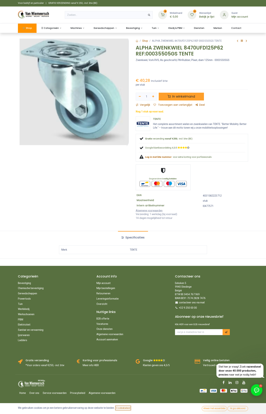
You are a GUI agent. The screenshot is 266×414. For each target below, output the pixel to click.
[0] (162, 14)
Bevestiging (24, 283)
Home (22, 393)
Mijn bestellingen (105, 288)
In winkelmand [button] (183, 96)
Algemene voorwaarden (109, 334)
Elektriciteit (24, 324)
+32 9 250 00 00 (188, 307)
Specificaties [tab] (135, 237)
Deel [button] (202, 105)
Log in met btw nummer (158, 157)
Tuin (20, 303)
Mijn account (103, 283)
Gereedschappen (27, 293)
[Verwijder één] (139, 96)
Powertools (24, 298)
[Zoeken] (149, 14)
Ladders (22, 340)
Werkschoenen (26, 314)
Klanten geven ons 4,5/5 (156, 365)
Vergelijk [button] (145, 105)
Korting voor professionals (100, 360)
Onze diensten (104, 329)
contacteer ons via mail (192, 302)
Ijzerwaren (24, 335)
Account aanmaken (107, 339)
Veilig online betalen (216, 360)
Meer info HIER (91, 365)
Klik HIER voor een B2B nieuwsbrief (192, 324)
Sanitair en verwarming (30, 329)
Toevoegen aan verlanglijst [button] (174, 105)
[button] (226, 332)
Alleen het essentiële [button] (214, 408)
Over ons (34, 393)
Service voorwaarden (55, 393)
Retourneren (103, 293)
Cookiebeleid (123, 407)
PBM (20, 319)
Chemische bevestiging (31, 288)
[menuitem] (27, 28)
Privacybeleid (77, 393)
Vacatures (102, 323)
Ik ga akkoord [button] (237, 408)
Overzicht (101, 303)
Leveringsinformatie (107, 298)
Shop (145, 40)
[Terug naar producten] (242, 41)
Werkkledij (23, 309)
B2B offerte (102, 318)
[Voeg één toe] (153, 96)
